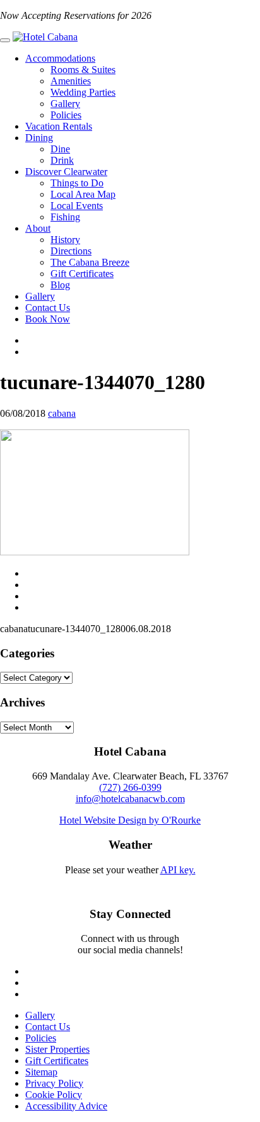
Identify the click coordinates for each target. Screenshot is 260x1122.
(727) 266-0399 (130, 787)
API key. (178, 869)
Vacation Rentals (58, 126)
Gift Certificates (82, 273)
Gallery (65, 103)
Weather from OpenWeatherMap (130, 881)
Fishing (65, 217)
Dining (39, 137)
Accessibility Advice (66, 1106)
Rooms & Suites (82, 69)
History (65, 239)
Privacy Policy (54, 1083)
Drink (62, 160)
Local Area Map (82, 194)
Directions (71, 251)
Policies (65, 115)
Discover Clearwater (66, 171)
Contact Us (47, 307)
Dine (60, 149)
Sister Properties (57, 1049)
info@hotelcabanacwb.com (130, 798)
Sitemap (41, 1072)
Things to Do (76, 183)
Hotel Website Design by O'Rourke (130, 820)
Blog (60, 285)
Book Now (47, 319)
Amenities (70, 81)
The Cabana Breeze (89, 262)
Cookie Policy (53, 1094)
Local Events (76, 205)
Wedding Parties (82, 92)
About (37, 228)
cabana (62, 413)
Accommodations (60, 58)
